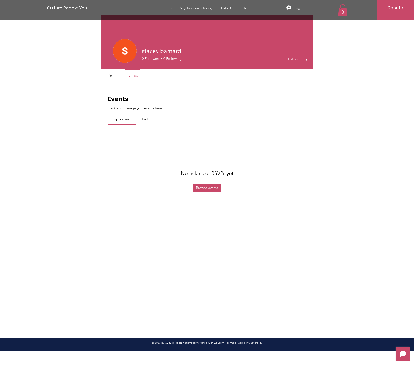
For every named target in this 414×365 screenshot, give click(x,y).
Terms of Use (235, 342)
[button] (343, 10)
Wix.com (219, 342)
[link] (122, 119)
